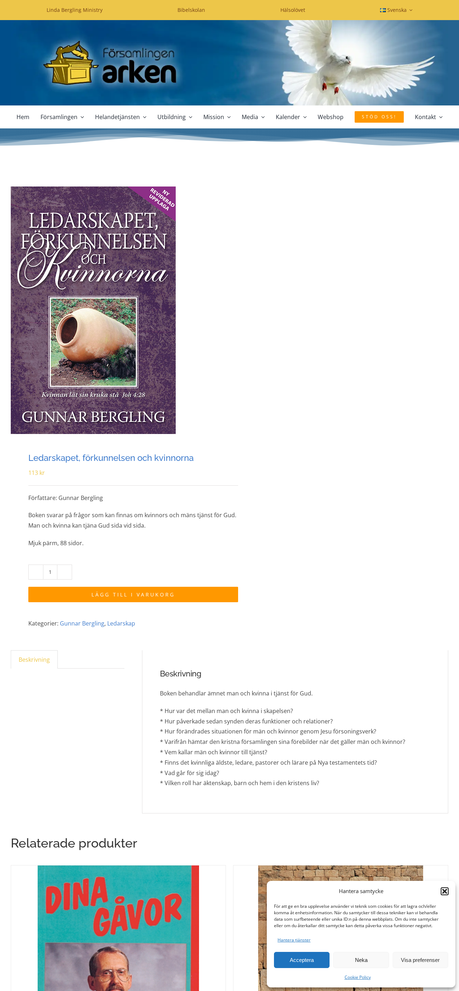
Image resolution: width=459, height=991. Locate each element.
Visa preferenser (420, 960)
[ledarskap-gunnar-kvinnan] (116, 310)
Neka (361, 960)
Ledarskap (121, 623)
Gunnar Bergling (82, 623)
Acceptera (302, 960)
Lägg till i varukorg (133, 594)
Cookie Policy (358, 977)
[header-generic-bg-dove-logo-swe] (229, 23)
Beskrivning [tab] (34, 660)
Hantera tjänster (294, 940)
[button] (444, 891)
